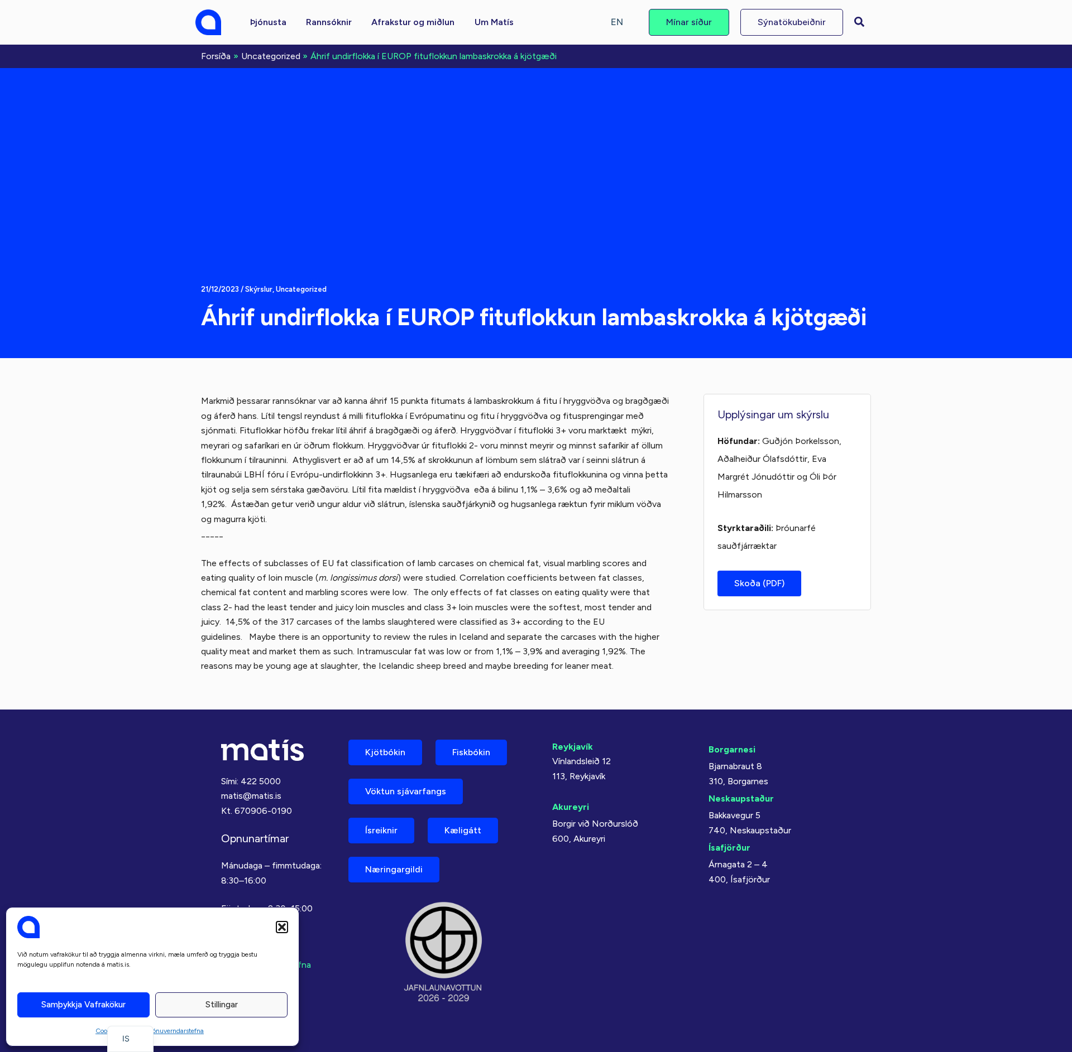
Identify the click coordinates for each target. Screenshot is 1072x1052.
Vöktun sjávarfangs (405, 791)
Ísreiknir (381, 830)
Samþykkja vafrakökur (83, 1005)
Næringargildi (394, 869)
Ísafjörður (729, 847)
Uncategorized (301, 289)
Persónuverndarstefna (172, 1031)
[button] (282, 927)
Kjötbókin (385, 752)
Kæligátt (462, 830)
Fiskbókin (471, 752)
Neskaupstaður (741, 798)
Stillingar (221, 1005)
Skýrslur (258, 289)
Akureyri (570, 807)
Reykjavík (572, 746)
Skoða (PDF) (759, 583)
